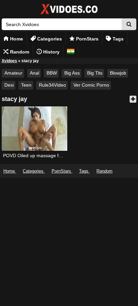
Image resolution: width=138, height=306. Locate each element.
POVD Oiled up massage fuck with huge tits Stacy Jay (60, 155)
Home (16, 38)
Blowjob (118, 73)
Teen (26, 85)
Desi (9, 85)
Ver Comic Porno (91, 85)
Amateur (13, 73)
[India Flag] (71, 51)
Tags (117, 38)
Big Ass (72, 73)
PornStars (86, 38)
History (51, 52)
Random (19, 52)
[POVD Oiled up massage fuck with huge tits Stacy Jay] (34, 128)
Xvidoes (9, 61)
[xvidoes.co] (69, 14)
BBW (52, 73)
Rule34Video (52, 85)
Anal (34, 73)
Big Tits (94, 73)
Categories (49, 38)
